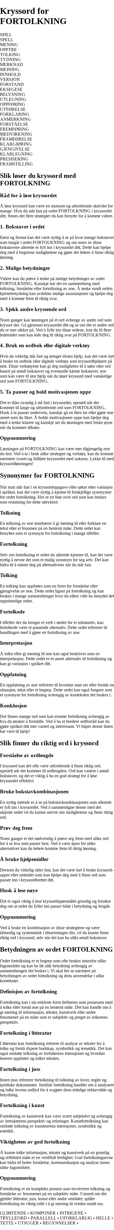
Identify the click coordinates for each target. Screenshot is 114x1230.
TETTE (7, 1223)
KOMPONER (43, 1213)
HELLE (103, 1218)
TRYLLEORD (13, 1218)
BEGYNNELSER (59, 1223)
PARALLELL (43, 1218)
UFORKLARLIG (76, 1218)
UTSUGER (28, 1223)
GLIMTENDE (13, 1213)
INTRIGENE (71, 1213)
